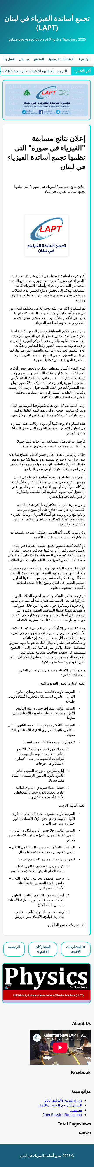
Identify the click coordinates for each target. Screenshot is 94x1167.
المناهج (39, 59)
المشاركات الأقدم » (43, 949)
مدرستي (76, 1109)
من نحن (24, 59)
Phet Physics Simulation (62, 1114)
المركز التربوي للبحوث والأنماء (60, 1105)
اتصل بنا (9, 59)
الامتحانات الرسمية (61, 59)
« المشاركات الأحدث (75, 949)
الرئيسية (84, 59)
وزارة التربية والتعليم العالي (62, 1100)
